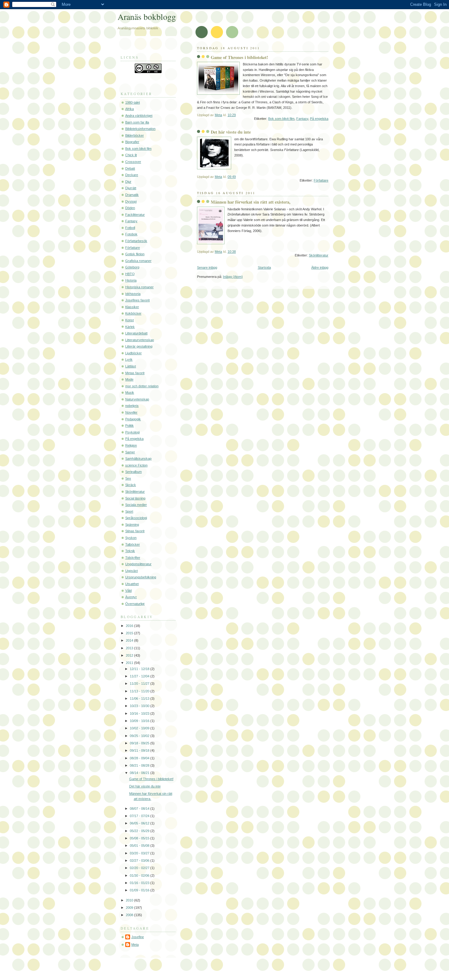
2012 (130, 655)
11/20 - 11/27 (140, 683)
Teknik (130, 551)
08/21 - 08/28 (140, 765)
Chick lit (131, 155)
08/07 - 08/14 (140, 808)
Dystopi (131, 201)
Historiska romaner (139, 287)
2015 (130, 633)
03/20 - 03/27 (140, 853)
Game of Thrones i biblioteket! (239, 57)
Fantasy (302, 118)
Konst (129, 320)
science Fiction (136, 465)
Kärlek (130, 327)
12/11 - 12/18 (140, 669)
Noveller (131, 412)
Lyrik (129, 359)
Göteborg (132, 267)
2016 (130, 626)
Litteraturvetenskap (139, 340)
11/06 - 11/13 (140, 698)
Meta (135, 944)
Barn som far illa (137, 122)
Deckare (131, 175)
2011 (130, 663)
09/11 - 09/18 (140, 750)
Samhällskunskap (138, 458)
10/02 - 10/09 (140, 728)
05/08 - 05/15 (140, 838)
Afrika (129, 109)
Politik (129, 425)
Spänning (132, 524)
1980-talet (132, 102)
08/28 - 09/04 (140, 758)
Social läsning (135, 498)
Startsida (264, 267)
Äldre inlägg (319, 267)
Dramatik (132, 195)
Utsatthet (132, 584)
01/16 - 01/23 (140, 883)
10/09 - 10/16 (140, 721)
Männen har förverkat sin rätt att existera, (250, 202)
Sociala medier (136, 505)
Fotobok (131, 234)
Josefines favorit (137, 300)
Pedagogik (133, 419)
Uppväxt (131, 571)
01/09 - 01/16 (140, 890)
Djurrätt (130, 188)
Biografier (132, 142)
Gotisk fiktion (134, 254)
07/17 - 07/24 (140, 816)
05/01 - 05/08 (140, 845)
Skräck (130, 485)
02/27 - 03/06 (140, 860)
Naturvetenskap (137, 399)
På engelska (319, 118)
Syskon (131, 538)
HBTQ (130, 274)
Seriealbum (133, 472)
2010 (130, 900)
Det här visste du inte (231, 132)
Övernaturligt (134, 604)
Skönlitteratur (318, 255)
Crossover (133, 162)
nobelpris (132, 405)
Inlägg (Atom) (233, 276)
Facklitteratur (135, 214)
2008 (130, 915)
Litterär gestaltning (138, 346)
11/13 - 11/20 (140, 691)
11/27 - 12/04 (140, 676)
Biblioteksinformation (140, 129)
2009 (130, 907)
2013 (130, 648)
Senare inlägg (207, 267)
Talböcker (132, 544)
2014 (130, 640)
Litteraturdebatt (136, 333)
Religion (131, 445)
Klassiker (132, 307)
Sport (129, 511)
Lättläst (130, 366)
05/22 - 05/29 (140, 831)
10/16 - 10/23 (140, 713)
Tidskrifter (132, 557)
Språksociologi (136, 518)
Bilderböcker (134, 135)
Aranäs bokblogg (147, 16)
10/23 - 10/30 (140, 706)
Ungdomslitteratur (138, 564)
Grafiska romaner (138, 261)
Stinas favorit (134, 531)
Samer (130, 452)
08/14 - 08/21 (140, 773)
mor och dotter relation (142, 386)
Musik (129, 392)
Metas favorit (134, 373)
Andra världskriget (138, 115)
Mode (129, 379)
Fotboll (130, 228)
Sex (128, 478)
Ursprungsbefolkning (140, 577)
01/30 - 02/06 (140, 875)
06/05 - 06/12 (140, 823)
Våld (128, 590)
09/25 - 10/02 (140, 736)
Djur (128, 181)
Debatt (130, 168)
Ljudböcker (133, 353)
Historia (131, 280)
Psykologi (132, 432)
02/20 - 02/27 (140, 868)
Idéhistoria (133, 294)
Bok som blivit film (281, 118)
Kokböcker (133, 313)
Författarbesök (136, 241)
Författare (321, 180)
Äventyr (131, 597)
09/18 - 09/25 (140, 743)
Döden (130, 208)
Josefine (137, 937)
